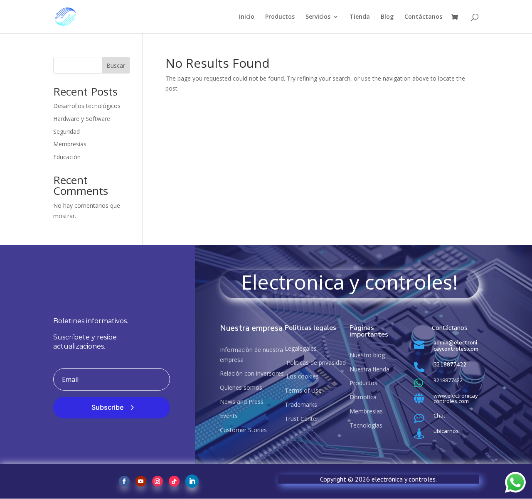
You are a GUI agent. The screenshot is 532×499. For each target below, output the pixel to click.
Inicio (246, 17)
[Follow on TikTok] (174, 481)
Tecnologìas (366, 425)
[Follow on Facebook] (124, 481)
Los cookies (302, 376)
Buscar (115, 65)
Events (229, 416)
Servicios (317, 17)
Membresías (69, 144)
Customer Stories (243, 430)
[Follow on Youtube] (140, 481)
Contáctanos (423, 17)
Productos (280, 17)
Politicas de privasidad (315, 362)
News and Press (242, 402)
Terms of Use (303, 390)
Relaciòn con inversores (252, 373)
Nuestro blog (367, 355)
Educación (67, 157)
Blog (387, 17)
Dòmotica (363, 397)
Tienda (360, 17)
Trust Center (301, 419)
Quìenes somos (241, 387)
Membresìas (366, 411)
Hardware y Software (81, 119)
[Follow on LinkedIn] (192, 481)
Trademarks (301, 404)
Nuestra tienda (369, 369)
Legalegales (301, 348)
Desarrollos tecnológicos (87, 106)
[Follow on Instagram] (157, 481)
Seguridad (66, 131)
